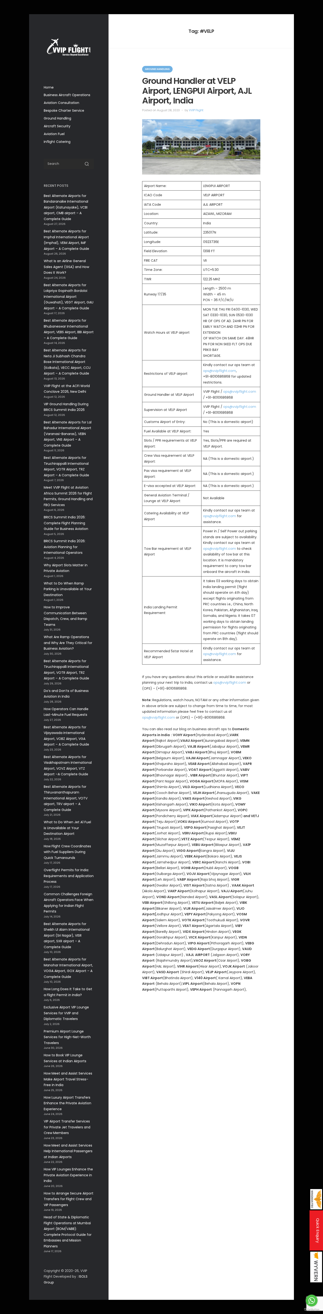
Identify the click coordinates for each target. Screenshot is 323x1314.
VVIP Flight (196, 110)
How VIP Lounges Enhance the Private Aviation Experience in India (68, 1175)
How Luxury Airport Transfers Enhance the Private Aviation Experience (67, 1103)
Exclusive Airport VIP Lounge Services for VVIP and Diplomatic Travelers (66, 1013)
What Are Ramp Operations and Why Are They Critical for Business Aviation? (68, 643)
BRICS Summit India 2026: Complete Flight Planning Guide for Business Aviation (66, 523)
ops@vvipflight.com (219, 370)
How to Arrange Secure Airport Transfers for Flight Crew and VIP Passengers (68, 1199)
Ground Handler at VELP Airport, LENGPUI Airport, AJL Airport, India (196, 91)
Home (49, 87)
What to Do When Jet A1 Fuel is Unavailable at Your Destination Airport (67, 828)
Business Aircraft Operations (67, 95)
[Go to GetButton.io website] (311, 1309)
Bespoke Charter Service (64, 110)
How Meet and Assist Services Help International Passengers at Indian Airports (68, 1151)
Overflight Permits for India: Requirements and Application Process (69, 876)
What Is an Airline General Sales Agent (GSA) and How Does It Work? (66, 267)
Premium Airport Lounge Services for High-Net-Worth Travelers (67, 1037)
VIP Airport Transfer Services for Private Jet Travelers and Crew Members (67, 1127)
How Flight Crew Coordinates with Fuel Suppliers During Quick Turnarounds (67, 852)
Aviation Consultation (61, 102)
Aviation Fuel (54, 134)
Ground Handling (57, 118)
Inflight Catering (57, 141)
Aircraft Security (57, 126)
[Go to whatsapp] (312, 1300)
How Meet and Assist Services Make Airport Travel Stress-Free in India (68, 1079)
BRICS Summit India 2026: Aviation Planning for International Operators (64, 547)
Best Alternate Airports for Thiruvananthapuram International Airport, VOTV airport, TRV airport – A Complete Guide (65, 798)
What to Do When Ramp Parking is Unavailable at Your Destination (68, 589)
